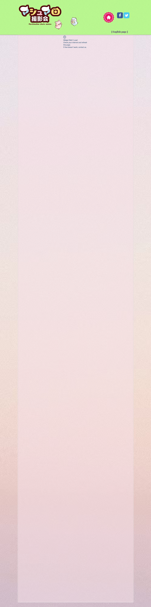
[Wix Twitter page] (126, 15)
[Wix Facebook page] (120, 15)
